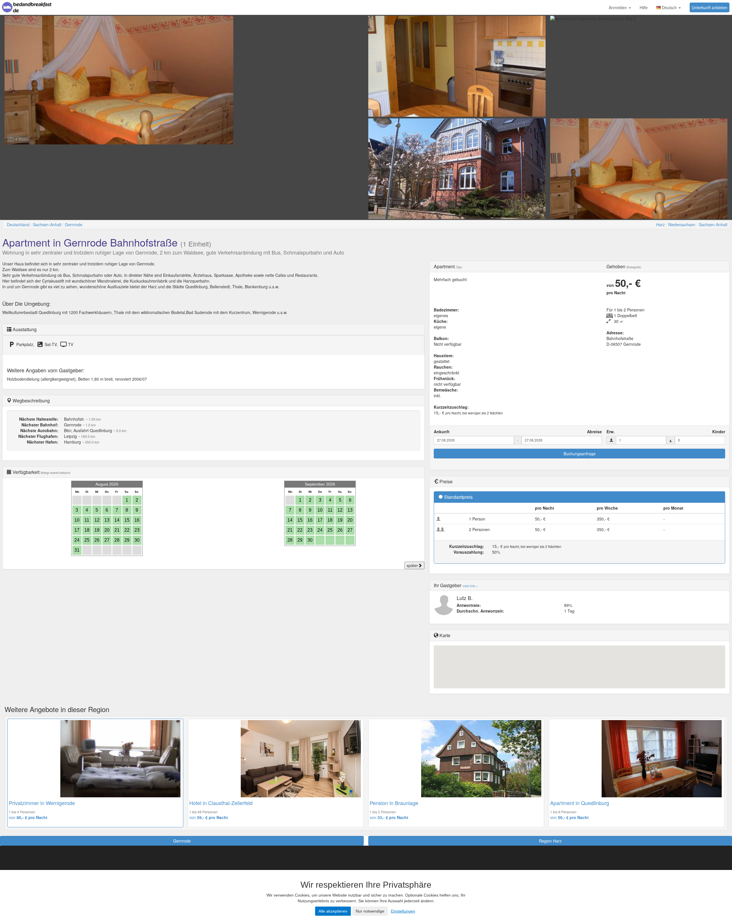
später (412, 565)
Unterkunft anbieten (709, 7)
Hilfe (644, 7)
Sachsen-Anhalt (47, 224)
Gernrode (73, 224)
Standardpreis (458, 497)
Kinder (718, 431)
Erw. (610, 431)
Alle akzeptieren (333, 911)
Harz (660, 224)
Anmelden (618, 7)
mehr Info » (470, 586)
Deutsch (669, 7)
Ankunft (441, 431)
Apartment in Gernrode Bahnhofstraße (90, 242)
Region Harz (550, 841)
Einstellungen (403, 911)
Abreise (594, 431)
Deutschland (18, 224)
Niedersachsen (681, 224)
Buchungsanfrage (580, 453)
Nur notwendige (370, 911)
